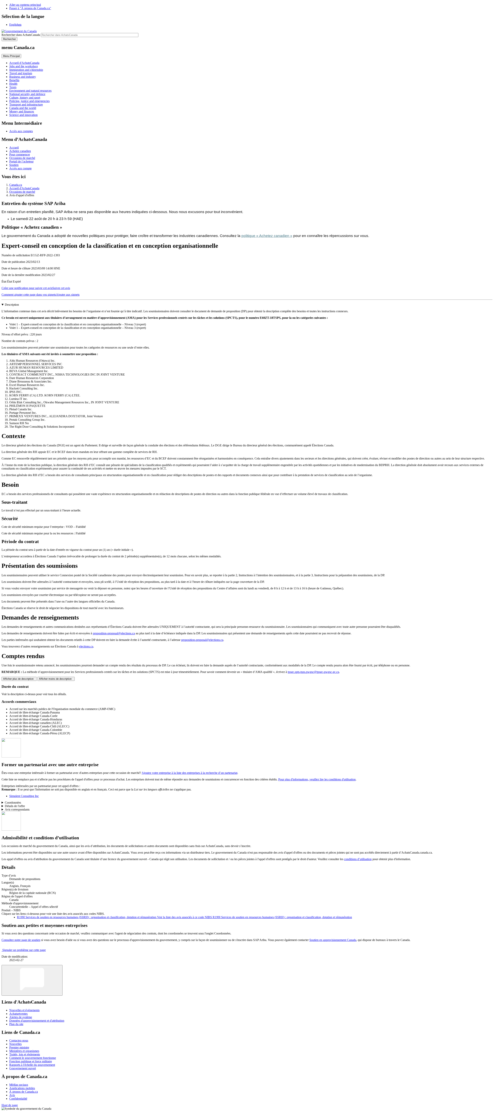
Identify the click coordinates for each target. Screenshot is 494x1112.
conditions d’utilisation (358, 859)
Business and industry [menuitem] (22, 76)
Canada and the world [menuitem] (22, 108)
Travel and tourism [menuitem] (20, 73)
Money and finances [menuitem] (21, 111)
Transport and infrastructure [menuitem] (26, 104)
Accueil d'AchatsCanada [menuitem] (24, 62)
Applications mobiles (22, 1088)
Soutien (14, 165)
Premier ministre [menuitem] (19, 1047)
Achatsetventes (18, 1013)
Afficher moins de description (56, 678)
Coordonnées (13, 802)
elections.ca (86, 646)
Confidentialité (18, 1098)
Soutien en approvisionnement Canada (332, 940)
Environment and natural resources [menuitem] (30, 90)
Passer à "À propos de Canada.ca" (30, 8)
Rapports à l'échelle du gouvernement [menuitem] (32, 1064)
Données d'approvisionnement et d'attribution (36, 1020)
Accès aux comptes (21, 131)
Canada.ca (15, 184)
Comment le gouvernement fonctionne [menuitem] (32, 1058)
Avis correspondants (17, 809)
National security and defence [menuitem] (27, 94)
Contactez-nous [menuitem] (18, 1040)
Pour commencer (19, 154)
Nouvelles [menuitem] (15, 1044)
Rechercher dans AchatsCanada (21, 34)
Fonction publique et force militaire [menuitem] (30, 1061)
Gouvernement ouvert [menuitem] (22, 1068)
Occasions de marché (22, 158)
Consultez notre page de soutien (21, 940)
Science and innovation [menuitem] (23, 115)
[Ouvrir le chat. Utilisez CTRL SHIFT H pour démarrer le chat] (32, 980)
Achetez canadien (20, 151)
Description (12, 304)
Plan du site (16, 1024)
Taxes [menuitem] (12, 87)
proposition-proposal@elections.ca (114, 633)
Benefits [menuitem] (14, 80)
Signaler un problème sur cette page (24, 950)
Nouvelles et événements (24, 1010)
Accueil (14, 147)
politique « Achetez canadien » (266, 236)
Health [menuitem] (13, 83)
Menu (11, 56)
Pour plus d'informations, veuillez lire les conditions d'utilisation (317, 779)
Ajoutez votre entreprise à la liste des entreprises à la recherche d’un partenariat (189, 772)
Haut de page (10, 1105)
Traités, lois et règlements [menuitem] (24, 1054)
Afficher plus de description (19, 678)
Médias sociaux (18, 1084)
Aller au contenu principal (25, 4)
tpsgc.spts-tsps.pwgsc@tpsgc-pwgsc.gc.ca (313, 672)
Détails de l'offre (15, 806)
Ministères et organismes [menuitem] (24, 1051)
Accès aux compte (20, 168)
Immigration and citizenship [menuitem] (26, 69)
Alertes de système (20, 1017)
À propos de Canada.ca (23, 1091)
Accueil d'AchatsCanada (24, 188)
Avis (12, 1095)
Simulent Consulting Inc (24, 796)
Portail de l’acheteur (21, 161)
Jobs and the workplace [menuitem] (23, 66)
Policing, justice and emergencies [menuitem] (29, 101)
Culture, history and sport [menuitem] (24, 97)
